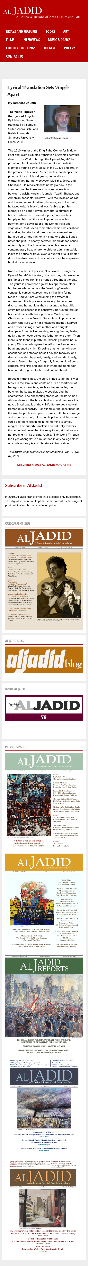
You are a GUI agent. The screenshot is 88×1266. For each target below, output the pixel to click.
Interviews (31, 39)
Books (50, 31)
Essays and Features (21, 31)
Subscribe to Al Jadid (23, 485)
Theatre (50, 48)
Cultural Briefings (20, 48)
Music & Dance (59, 39)
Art (66, 31)
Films (10, 39)
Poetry (69, 48)
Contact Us (14, 56)
